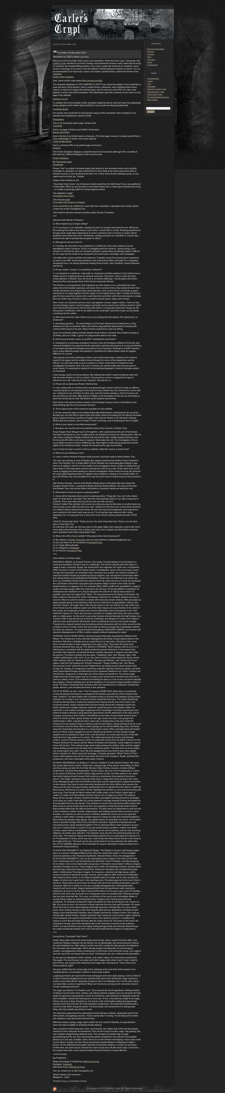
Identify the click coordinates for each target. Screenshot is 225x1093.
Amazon (57, 148)
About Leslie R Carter (154, 94)
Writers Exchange (91, 1061)
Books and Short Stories (155, 49)
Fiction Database (61, 158)
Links (149, 84)
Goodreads (58, 165)
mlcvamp (84, 57)
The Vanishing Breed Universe (158, 97)
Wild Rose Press (77, 1067)
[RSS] (55, 1089)
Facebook (57, 126)
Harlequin (67, 1064)
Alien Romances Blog (92, 81)
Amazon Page (75, 550)
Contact (150, 81)
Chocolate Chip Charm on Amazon (69, 202)
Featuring (150, 52)
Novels (149, 62)
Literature (150, 54)
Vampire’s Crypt (60, 99)
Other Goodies (152, 100)
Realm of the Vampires (63, 77)
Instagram (74, 548)
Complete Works (60, 109)
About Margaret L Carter (155, 92)
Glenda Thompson (77, 540)
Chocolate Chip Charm (63, 196)
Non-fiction (151, 60)
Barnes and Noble (61, 132)
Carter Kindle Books (62, 141)
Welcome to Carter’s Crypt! (156, 89)
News (65, 1081)
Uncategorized (152, 65)
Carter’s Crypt (59, 63)
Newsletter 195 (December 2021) (72, 52)
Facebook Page (95, 542)
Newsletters (58, 119)
